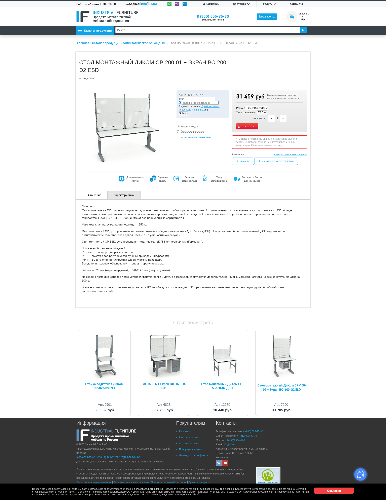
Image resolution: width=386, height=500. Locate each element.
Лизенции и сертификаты (193, 455)
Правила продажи (198, 482)
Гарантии (184, 431)
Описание (244, 161)
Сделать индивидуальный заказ (196, 137)
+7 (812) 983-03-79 (107, 457)
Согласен (334, 490)
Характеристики (124, 195)
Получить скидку (189, 126)
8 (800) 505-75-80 (213, 16)
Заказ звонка (267, 16)
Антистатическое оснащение (290, 154)
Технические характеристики (277, 161)
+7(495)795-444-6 (130, 457)
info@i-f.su (148, 3)
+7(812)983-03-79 (247, 435)
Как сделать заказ (189, 437)
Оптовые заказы (188, 443)
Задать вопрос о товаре (192, 131)
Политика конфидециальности (94, 482)
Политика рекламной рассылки (169, 482)
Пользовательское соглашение (131, 482)
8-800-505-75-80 (85, 457)
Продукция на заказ (190, 449)
